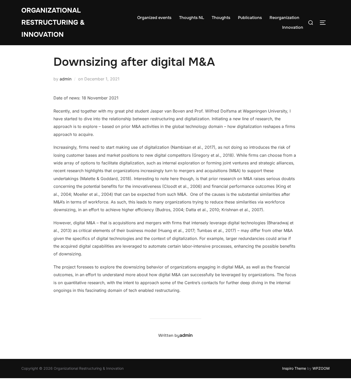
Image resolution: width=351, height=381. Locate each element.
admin (65, 78)
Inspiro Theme (294, 368)
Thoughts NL (191, 17)
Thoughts (221, 17)
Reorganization (284, 17)
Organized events (154, 17)
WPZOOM (321, 368)
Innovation (292, 27)
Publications (250, 17)
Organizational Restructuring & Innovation (53, 22)
